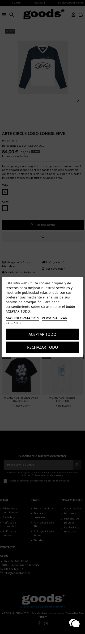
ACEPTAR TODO (42, 334)
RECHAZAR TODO (42, 347)
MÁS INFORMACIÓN (22, 318)
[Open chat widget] (74, 623)
